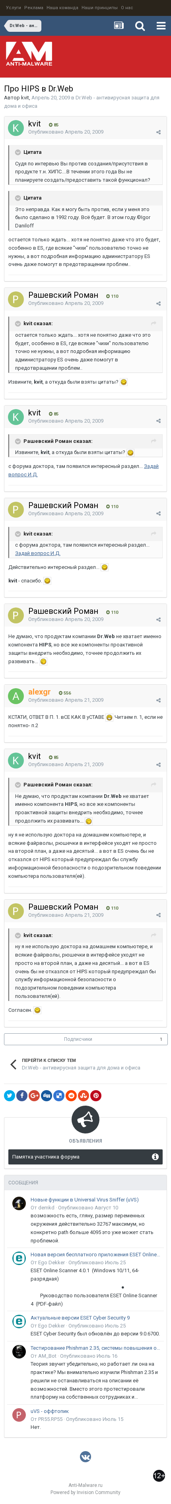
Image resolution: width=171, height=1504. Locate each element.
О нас (127, 7)
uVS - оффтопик (50, 1411)
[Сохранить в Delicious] (58, 1095)
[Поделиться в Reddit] (71, 1095)
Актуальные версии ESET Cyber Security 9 (80, 1318)
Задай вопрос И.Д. (37, 553)
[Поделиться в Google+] (34, 1095)
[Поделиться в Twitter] (9, 1095)
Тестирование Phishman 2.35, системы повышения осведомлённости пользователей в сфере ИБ (96, 1348)
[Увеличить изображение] (124, 382)
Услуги (13, 7)
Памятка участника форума (46, 1157)
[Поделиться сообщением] (158, 132)
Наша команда (62, 7)
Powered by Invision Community (85, 1492)
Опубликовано (65, 132)
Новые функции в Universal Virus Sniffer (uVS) (85, 1200)
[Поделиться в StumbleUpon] (83, 1095)
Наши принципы (100, 7)
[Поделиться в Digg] (46, 1095)
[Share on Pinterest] (95, 1095)
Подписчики (78, 1039)
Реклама (33, 7)
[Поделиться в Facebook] (21, 1095)
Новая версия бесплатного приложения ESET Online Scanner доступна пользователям (96, 1255)
